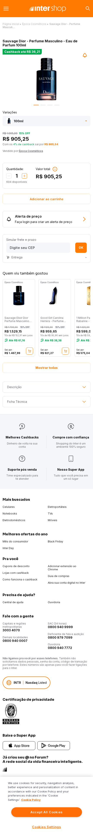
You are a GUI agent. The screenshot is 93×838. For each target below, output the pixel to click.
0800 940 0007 (15, 641)
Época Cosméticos (34, 24)
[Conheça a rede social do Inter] (5, 769)
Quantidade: (15, 169)
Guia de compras (58, 576)
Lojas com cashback (16, 572)
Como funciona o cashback (20, 579)
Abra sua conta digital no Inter (66, 582)
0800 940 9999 (60, 627)
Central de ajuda (13, 602)
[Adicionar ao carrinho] (29, 351)
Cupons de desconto (16, 566)
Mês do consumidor (15, 541)
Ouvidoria (54, 602)
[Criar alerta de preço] (84, 55)
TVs (50, 513)
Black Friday (55, 541)
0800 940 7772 (60, 648)
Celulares (9, 506)
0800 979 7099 (60, 637)
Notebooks (10, 513)
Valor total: (43, 169)
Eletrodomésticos (14, 520)
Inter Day (8, 548)
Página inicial (11, 24)
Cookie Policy (31, 799)
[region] (46, 807)
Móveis (52, 520)
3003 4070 (11, 630)
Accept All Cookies (46, 812)
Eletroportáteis (57, 506)
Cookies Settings (46, 827)
